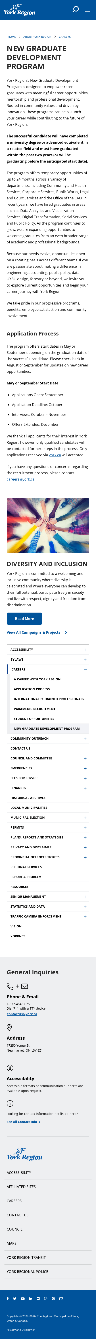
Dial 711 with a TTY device (26, 1008)
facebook (8, 1298)
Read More (24, 618)
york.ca (55, 454)
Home (12, 37)
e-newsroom (61, 1298)
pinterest (53, 1298)
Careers (65, 37)
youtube (23, 1298)
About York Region (37, 37)
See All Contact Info (22, 1122)
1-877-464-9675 (18, 1004)
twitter (15, 1298)
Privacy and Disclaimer (21, 1330)
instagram (45, 1298)
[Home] (19, 10)
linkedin (30, 1298)
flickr (38, 1298)
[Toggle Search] (76, 9)
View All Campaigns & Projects (33, 632)
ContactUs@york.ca (22, 1014)
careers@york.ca (21, 479)
